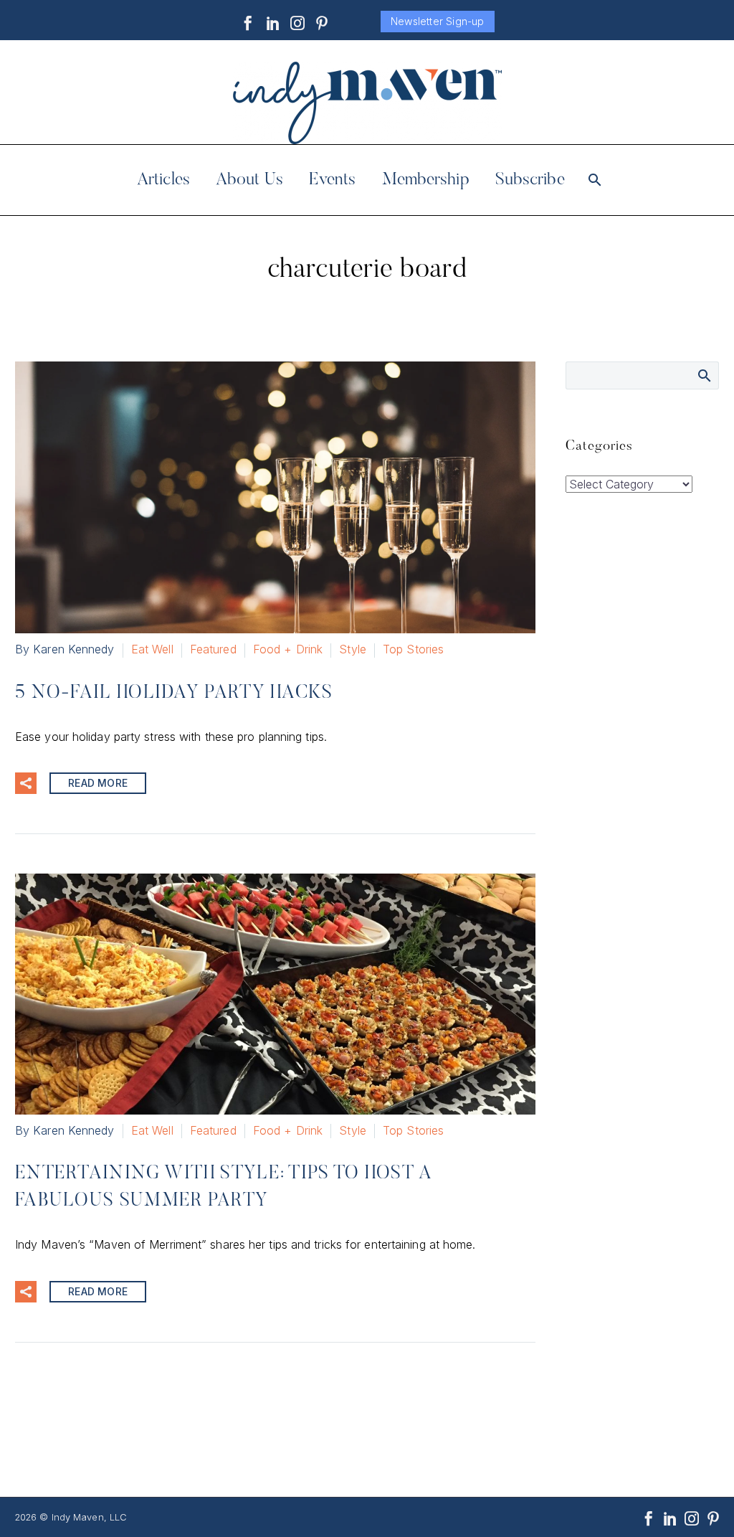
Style (352, 649)
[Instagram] (297, 23)
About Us (249, 180)
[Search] (594, 180)
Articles (163, 180)
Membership (426, 180)
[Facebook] (248, 23)
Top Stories (413, 649)
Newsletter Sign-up (438, 21)
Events (332, 180)
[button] (26, 783)
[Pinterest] (322, 23)
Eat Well (152, 649)
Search (703, 375)
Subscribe (530, 180)
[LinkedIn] (273, 23)
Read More (98, 783)
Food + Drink (288, 649)
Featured (213, 649)
